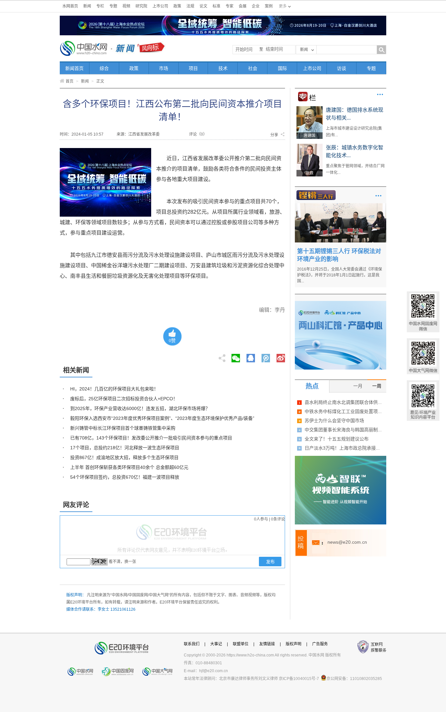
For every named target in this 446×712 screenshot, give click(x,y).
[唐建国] (309, 108)
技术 (223, 68)
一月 (357, 386)
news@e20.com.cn (347, 542)
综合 (104, 68)
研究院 (141, 6)
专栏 (100, 6)
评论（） (198, 134)
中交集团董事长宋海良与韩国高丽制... (343, 429)
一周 (376, 386)
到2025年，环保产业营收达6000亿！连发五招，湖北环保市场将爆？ (140, 408)
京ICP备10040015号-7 (299, 678)
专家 (229, 6)
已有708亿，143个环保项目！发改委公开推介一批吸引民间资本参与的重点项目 (151, 437)
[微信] (235, 356)
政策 (177, 6)
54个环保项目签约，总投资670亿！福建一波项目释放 (124, 477)
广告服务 (320, 644)
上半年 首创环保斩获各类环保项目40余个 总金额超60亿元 (129, 467)
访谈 (341, 68)
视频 (126, 6)
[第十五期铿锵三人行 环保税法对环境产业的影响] (340, 205)
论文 (203, 6)
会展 (243, 6)
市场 (163, 68)
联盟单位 (240, 644)
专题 (113, 6)
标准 (216, 6)
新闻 (87, 6)
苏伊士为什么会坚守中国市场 (334, 420)
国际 (282, 68)
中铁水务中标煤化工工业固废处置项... (343, 411)
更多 (380, 94)
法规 (190, 6)
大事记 (216, 644)
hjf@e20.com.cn (213, 671)
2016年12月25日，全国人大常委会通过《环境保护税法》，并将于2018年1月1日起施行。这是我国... (339, 275)
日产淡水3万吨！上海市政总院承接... (342, 448)
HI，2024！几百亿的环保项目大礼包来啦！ (114, 388)
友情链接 (267, 644)
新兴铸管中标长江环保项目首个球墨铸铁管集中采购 (122, 428)
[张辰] (309, 146)
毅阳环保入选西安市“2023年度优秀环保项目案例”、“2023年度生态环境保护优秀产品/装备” (162, 418)
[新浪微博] (281, 356)
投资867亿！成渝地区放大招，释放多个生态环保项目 (124, 457)
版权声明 (293, 644)
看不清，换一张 (122, 561)
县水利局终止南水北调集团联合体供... (343, 402)
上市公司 (160, 6)
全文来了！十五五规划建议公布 (337, 438)
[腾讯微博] (266, 356)
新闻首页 (74, 68)
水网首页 (70, 6)
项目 (193, 68)
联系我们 (191, 644)
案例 (269, 6)
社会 (252, 68)
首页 (69, 81)
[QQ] (251, 356)
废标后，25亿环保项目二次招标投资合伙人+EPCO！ (124, 398)
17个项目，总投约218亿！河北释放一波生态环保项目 (124, 447)
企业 (256, 6)
